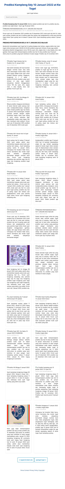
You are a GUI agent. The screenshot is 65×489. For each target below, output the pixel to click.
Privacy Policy (34, 470)
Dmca (22, 470)
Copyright (42, 470)
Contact (26, 470)
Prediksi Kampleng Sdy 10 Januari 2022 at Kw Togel (32, 6)
